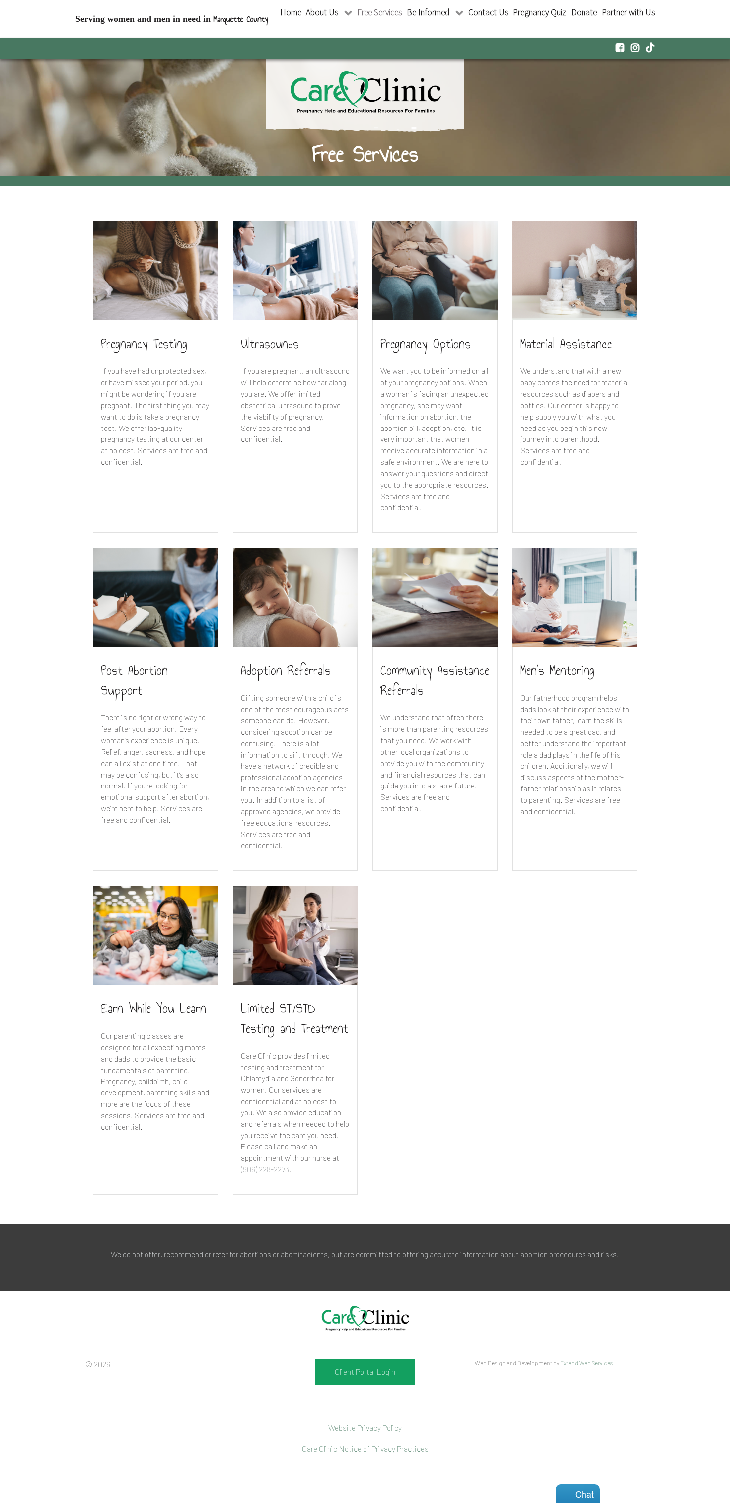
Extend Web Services (586, 1363)
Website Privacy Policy (365, 1427)
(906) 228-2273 (265, 1169)
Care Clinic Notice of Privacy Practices (365, 1448)
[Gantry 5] (365, 1318)
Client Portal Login (365, 1371)
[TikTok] (650, 47)
